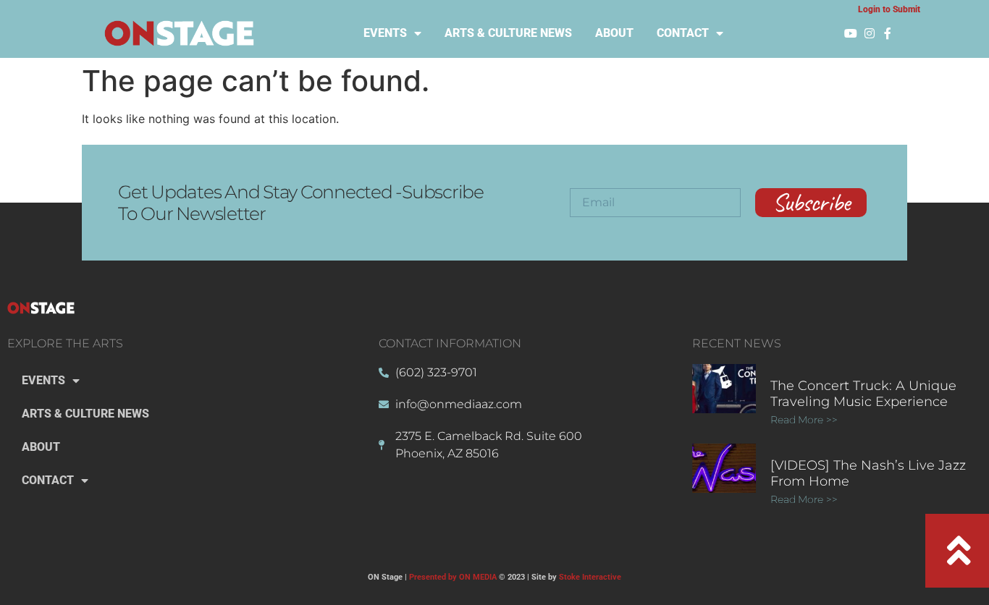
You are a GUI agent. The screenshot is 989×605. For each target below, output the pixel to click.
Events (385, 33)
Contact (683, 33)
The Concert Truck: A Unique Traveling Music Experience (863, 394)
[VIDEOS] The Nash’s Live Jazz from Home (868, 473)
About (614, 33)
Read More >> (804, 419)
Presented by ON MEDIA (453, 577)
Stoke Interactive (590, 577)
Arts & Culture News (508, 33)
